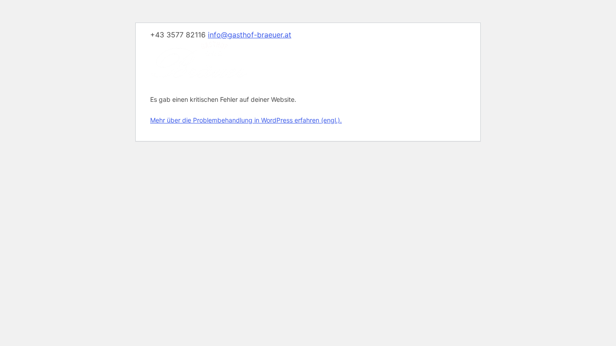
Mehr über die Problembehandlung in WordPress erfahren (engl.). (246, 120)
